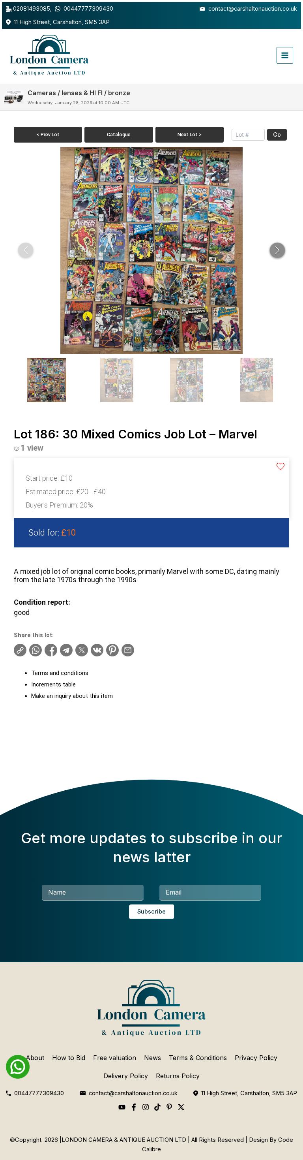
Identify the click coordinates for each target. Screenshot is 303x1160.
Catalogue (119, 134)
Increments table (53, 684)
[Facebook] (133, 1107)
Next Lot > (190, 134)
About (35, 1058)
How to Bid (68, 1058)
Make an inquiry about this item (72, 695)
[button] (277, 250)
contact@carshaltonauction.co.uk (252, 8)
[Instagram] (145, 1107)
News (152, 1058)
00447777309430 (88, 8)
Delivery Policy (125, 1076)
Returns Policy (178, 1076)
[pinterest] (169, 1107)
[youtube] (121, 1107)
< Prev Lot (48, 134)
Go (277, 134)
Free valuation (114, 1058)
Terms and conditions (59, 673)
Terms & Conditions (198, 1058)
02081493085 (31, 8)
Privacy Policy (256, 1058)
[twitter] (181, 1107)
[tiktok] (157, 1107)
